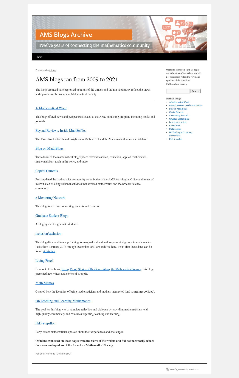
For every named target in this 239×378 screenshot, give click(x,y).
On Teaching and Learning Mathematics (62, 300)
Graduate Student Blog (179, 118)
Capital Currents (46, 170)
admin (52, 70)
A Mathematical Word (50, 108)
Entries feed (174, 155)
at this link (49, 251)
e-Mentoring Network (50, 197)
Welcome (50, 353)
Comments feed (176, 158)
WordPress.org (175, 162)
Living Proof (44, 260)
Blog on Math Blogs (49, 148)
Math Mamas (44, 282)
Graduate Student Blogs (51, 215)
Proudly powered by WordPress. (184, 369)
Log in (172, 152)
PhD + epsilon (45, 323)
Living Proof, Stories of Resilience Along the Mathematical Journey (101, 269)
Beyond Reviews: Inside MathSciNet (60, 130)
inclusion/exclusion (48, 233)
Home (39, 57)
